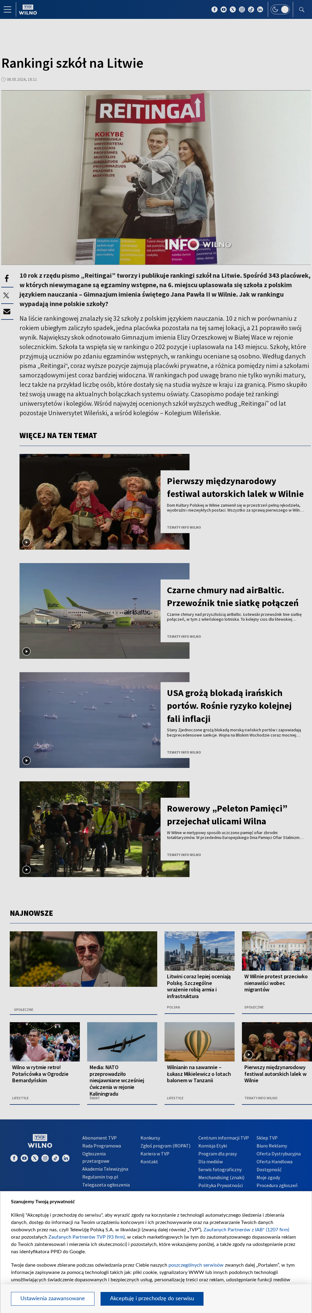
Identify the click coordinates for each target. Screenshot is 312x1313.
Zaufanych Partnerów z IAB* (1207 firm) (246, 1229)
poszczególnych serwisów (196, 1265)
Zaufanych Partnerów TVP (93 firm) (86, 1237)
